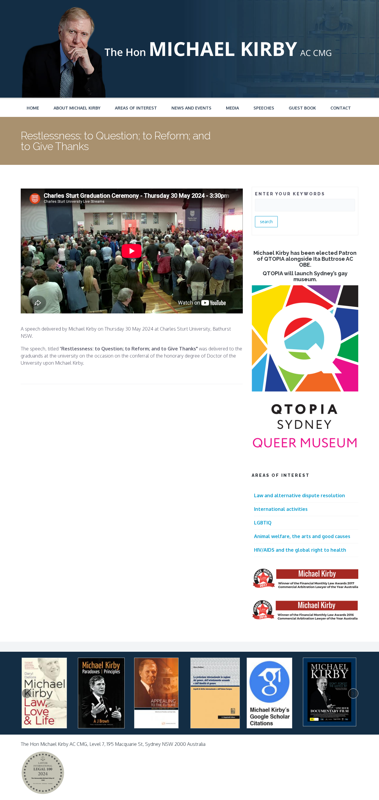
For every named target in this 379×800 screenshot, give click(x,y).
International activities (281, 509)
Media (232, 107)
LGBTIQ (263, 523)
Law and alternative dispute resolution (299, 495)
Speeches (263, 107)
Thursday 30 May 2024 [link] (129, 329)
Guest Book (302, 107)
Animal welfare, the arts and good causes (302, 536)
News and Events (191, 107)
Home (33, 107)
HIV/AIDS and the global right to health (300, 550)
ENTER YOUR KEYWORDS (290, 193)
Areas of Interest (136, 107)
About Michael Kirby (77, 107)
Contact (340, 107)
